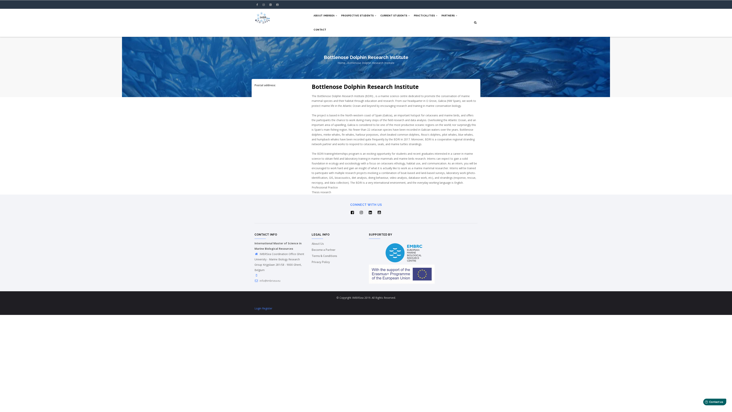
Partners (448, 15)
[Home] (262, 16)
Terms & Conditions (324, 256)
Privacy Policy (321, 262)
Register (267, 308)
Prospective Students (358, 15)
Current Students (394, 15)
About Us (318, 243)
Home (341, 63)
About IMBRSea (324, 15)
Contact (320, 29)
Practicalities (425, 15)
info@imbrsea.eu (269, 280)
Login (257, 308)
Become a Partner (323, 249)
